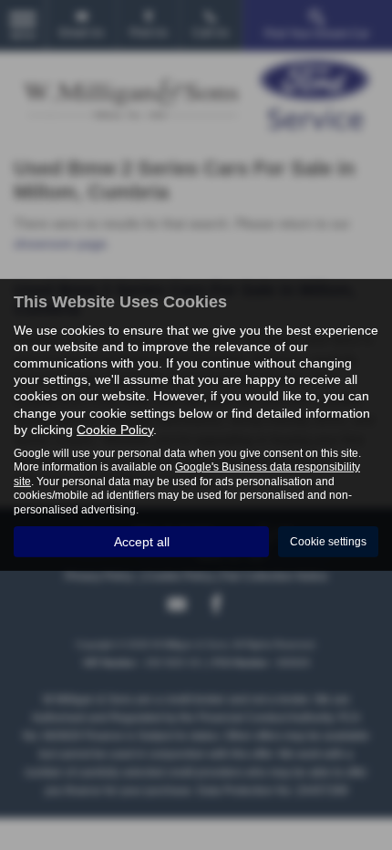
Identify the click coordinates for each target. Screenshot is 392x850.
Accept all (142, 541)
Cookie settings (328, 541)
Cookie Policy (115, 429)
